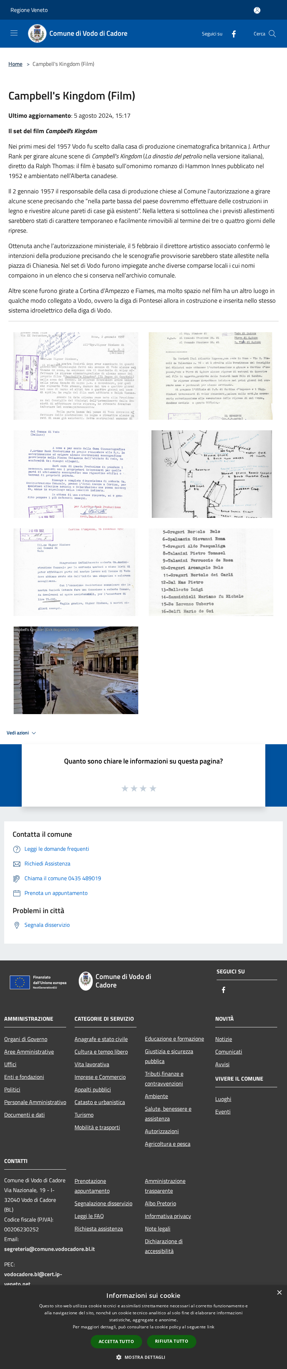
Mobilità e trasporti (97, 1127)
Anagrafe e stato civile (101, 1039)
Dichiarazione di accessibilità (164, 1246)
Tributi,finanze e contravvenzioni (164, 1078)
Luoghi (223, 1099)
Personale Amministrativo (35, 1102)
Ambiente (156, 1096)
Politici (12, 1089)
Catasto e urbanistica (100, 1102)
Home (15, 64)
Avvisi (222, 1064)
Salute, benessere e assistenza (168, 1113)
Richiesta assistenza (99, 1228)
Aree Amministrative (29, 1051)
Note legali (157, 1228)
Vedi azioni (18, 733)
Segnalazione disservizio (103, 1203)
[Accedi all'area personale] (257, 10)
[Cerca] (272, 33)
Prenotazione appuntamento (92, 1186)
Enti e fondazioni (24, 1077)
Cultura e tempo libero (101, 1051)
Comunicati (228, 1051)
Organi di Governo (25, 1039)
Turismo (84, 1114)
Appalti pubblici (93, 1089)
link (210, 1327)
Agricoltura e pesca (167, 1143)
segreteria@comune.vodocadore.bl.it (49, 1249)
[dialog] (143, 1327)
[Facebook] (231, 33)
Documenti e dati (24, 1114)
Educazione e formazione (174, 1038)
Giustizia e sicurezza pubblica (169, 1056)
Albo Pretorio (160, 1203)
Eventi (223, 1111)
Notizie (223, 1039)
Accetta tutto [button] (116, 1341)
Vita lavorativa (92, 1064)
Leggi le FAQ (89, 1216)
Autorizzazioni (162, 1131)
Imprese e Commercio (100, 1077)
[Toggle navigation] (14, 33)
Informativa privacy (168, 1216)
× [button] (279, 1292)
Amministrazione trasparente (165, 1186)
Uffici (10, 1064)
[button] (143, 1357)
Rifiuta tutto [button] (171, 1341)
